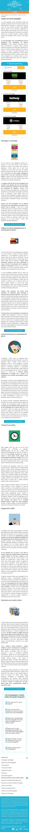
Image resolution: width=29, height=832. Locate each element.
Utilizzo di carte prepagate (8, 762)
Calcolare (21, 67)
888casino (7, 71)
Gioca (14, 87)
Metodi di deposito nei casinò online (9, 14)
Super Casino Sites (14, 827)
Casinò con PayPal (6, 785)
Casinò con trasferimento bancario (11, 780)
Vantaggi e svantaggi (7, 760)
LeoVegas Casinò (9, 116)
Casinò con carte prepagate (9, 791)
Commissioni (5, 765)
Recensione (14, 90)
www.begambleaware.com (22, 816)
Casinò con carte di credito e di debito (12, 783)
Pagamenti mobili (6, 770)
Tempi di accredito (6, 767)
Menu (15, 12)
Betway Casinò (8, 94)
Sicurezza (4, 773)
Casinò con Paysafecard (8, 788)
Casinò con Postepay (7, 793)
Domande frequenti (6, 775)
